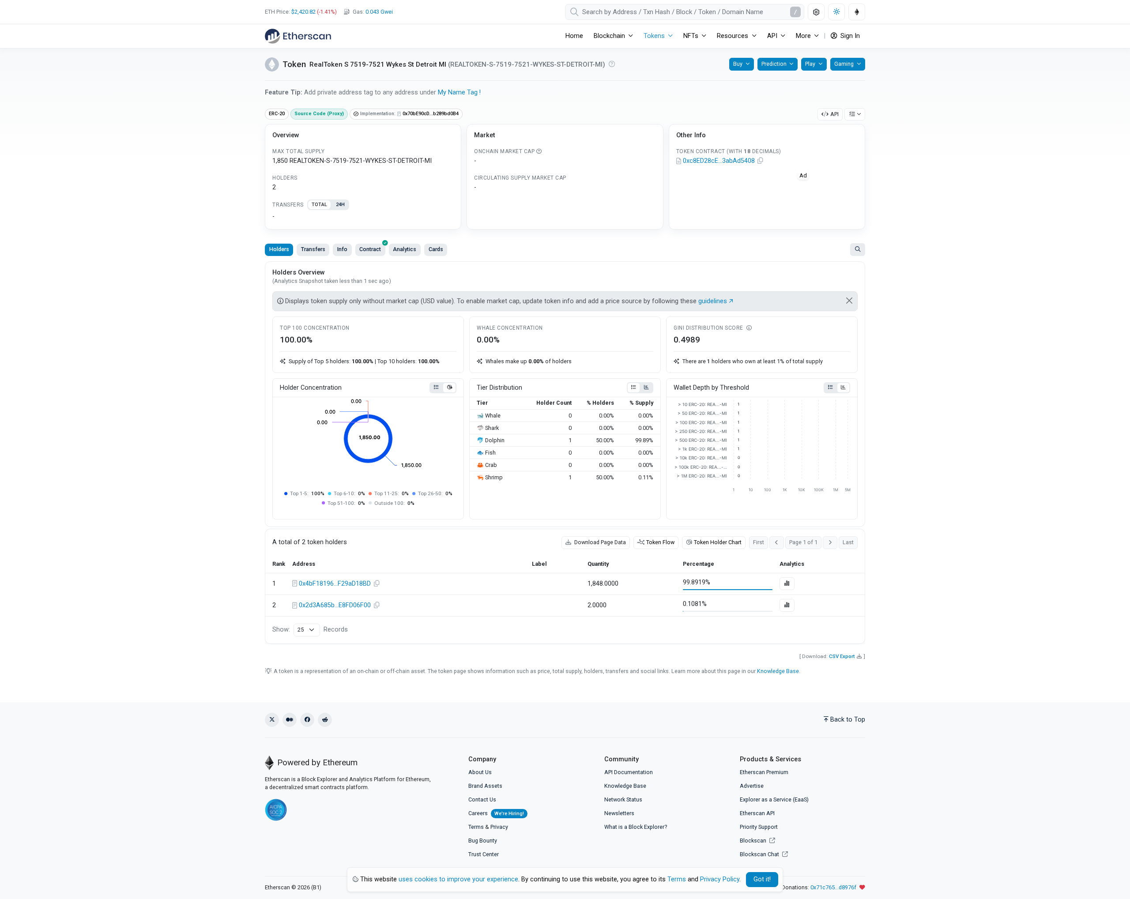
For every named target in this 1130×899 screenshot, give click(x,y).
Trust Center (483, 854)
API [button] (772, 36)
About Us (480, 772)
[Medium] (289, 720)
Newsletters (619, 813)
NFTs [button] (690, 36)
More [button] (803, 36)
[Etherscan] (298, 36)
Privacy (499, 827)
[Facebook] (307, 720)
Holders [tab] (279, 249)
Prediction (774, 63)
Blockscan (754, 840)
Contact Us (482, 799)
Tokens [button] (654, 36)
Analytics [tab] (404, 249)
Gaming (844, 63)
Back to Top (847, 719)
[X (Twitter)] (272, 720)
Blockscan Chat (760, 854)
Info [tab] (342, 249)
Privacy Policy (719, 879)
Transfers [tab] (313, 249)
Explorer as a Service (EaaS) (774, 799)
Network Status (623, 799)
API (834, 114)
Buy (737, 63)
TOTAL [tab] (319, 204)
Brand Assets (485, 785)
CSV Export (842, 656)
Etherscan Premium (764, 772)
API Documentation (628, 772)
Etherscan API (757, 813)
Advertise (752, 785)
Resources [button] (732, 36)
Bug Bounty (482, 840)
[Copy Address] (761, 161)
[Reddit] (325, 720)
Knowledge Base (778, 671)
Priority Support (759, 827)
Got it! (762, 879)
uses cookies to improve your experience (458, 879)
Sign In (849, 36)
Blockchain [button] (609, 36)
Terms (476, 827)
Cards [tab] (436, 249)
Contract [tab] (370, 249)
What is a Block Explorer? (635, 827)
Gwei (379, 11)
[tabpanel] (363, 217)
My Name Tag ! (459, 92)
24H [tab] (340, 204)
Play (810, 63)
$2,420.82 (303, 11)
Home (574, 36)
